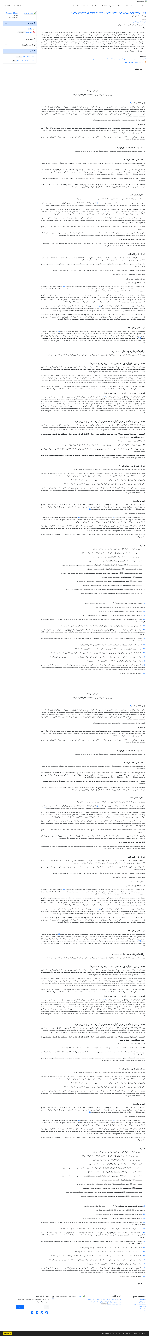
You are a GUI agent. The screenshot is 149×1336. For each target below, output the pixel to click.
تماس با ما (76, 5)
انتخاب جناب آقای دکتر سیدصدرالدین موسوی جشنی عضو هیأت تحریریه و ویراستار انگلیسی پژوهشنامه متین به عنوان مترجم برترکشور (104, 1301)
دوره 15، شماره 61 (12, 13)
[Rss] (32, 1313)
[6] (64, 286)
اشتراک (19, 1306)
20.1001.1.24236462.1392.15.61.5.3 (133, 62)
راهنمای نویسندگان (108, 5)
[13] (113, 517)
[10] (139, 338)
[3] (45, 205)
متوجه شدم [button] (7, 1333)
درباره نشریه (142, 1301)
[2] (97, 202)
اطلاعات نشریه (123, 5)
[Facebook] (46, 1313)
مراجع (140, 1283)
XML (30, 29)
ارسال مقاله (94, 5)
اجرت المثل (122, 58)
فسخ (139, 58)
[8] (100, 305)
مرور (134, 5)
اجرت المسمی (132, 58)
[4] (105, 211)
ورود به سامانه (20, 5)
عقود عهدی (105, 58)
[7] (130, 288)
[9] (59, 331)
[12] (90, 509)
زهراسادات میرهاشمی (139, 21)
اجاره (144, 58)
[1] (144, 603)
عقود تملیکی (96, 58)
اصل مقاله (138, 69)
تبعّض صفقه (113, 58)
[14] (79, 517)
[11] (104, 396)
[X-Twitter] (41, 1313)
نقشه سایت (142, 1310)
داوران (86, 5)
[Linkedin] (37, 1313)
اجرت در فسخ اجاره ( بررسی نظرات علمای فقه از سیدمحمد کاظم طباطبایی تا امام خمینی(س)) (108, 12)
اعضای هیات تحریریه (140, 1303)
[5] (83, 213)
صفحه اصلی (142, 5)
